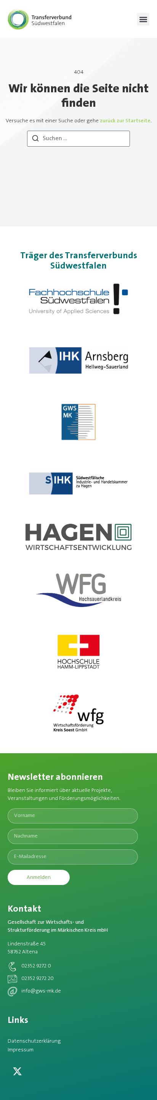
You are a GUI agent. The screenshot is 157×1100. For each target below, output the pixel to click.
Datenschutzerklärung (34, 1041)
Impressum (21, 1050)
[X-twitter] (17, 1071)
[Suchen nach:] (78, 139)
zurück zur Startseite (125, 121)
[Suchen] (35, 139)
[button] (143, 19)
